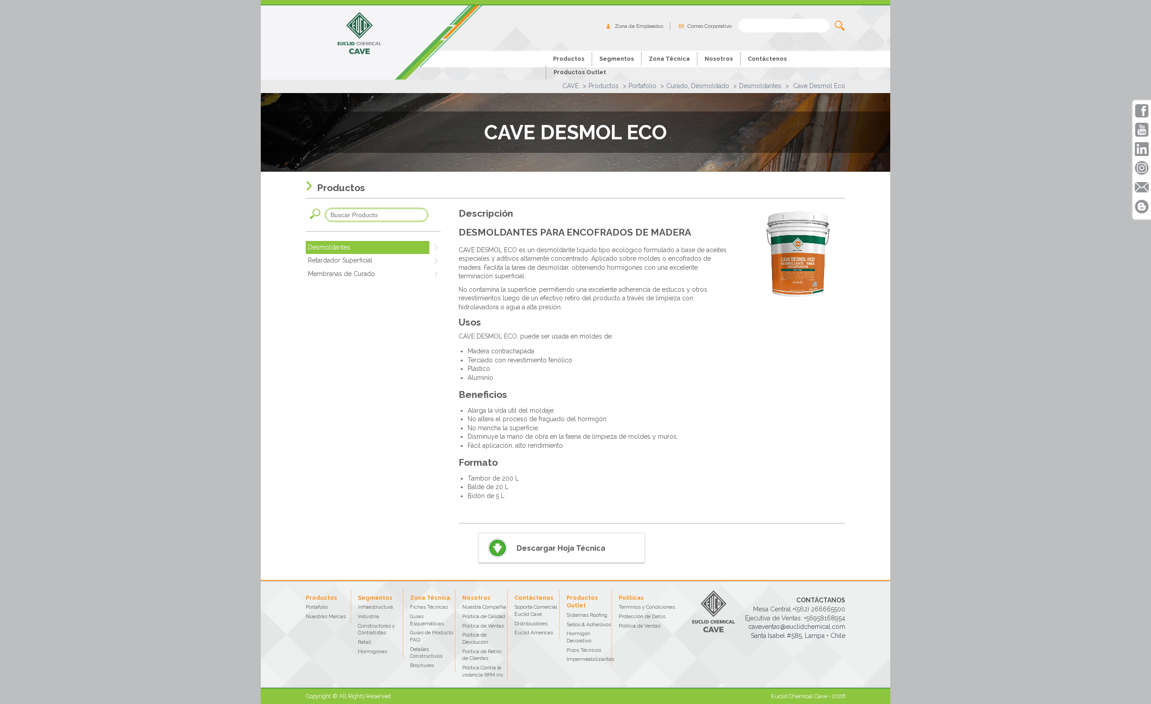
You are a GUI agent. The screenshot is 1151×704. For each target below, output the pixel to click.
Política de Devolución (475, 638)
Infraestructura (375, 607)
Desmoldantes (760, 85)
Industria (368, 616)
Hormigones (372, 651)
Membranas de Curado (341, 273)
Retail (364, 642)
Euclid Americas (533, 632)
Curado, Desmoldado (697, 85)
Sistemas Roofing (587, 615)
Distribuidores (531, 623)
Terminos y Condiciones (647, 607)
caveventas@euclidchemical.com (796, 626)
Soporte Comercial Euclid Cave (535, 610)
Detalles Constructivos (426, 652)
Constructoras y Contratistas (376, 629)
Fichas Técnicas (429, 607)
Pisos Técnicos (584, 650)
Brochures (422, 665)
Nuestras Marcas (326, 616)
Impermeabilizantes (590, 659)
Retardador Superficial (340, 260)
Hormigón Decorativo (579, 637)
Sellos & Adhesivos (589, 624)
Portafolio (642, 85)
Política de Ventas (483, 626)
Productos (604, 85)
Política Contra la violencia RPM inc (483, 671)
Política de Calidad (483, 616)
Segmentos (616, 58)
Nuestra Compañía (484, 607)
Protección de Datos (642, 616)
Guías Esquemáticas (427, 620)
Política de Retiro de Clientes (481, 655)
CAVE (570, 85)
